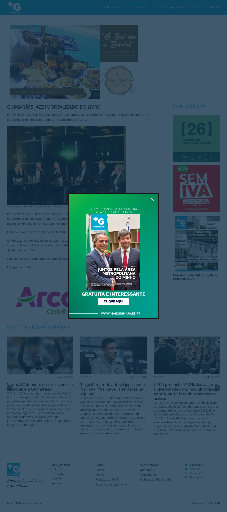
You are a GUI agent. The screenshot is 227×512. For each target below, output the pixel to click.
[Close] (152, 199)
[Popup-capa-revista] (113, 195)
